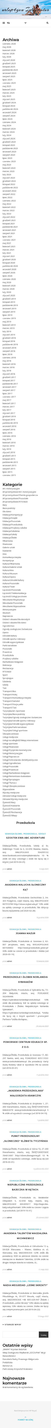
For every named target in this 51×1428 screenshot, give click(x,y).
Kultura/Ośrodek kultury (13, 580)
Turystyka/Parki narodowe (15, 727)
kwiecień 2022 (9, 207)
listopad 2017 (9, 380)
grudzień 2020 (9, 259)
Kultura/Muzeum (10, 573)
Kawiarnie (7, 550)
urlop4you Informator (25, 9)
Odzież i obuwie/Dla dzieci (14, 622)
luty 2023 (7, 174)
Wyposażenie (9, 789)
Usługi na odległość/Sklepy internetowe (20, 740)
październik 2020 (10, 266)
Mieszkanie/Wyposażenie (14, 606)
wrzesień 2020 (9, 269)
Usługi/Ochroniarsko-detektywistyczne (20, 760)
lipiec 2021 (7, 236)
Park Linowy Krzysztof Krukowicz (18, 1369)
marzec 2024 (9, 132)
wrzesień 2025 (9, 73)
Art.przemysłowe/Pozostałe (15, 498)
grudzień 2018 (9, 338)
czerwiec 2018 (9, 357)
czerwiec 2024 (9, 122)
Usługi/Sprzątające (11, 779)
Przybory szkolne (10, 658)
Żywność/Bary (9, 802)
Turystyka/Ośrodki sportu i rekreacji (19, 720)
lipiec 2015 (7, 472)
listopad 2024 (9, 105)
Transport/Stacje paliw (13, 704)
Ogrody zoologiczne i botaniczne (17, 629)
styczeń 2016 (9, 452)
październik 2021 (10, 226)
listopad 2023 (9, 145)
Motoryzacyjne (9, 609)
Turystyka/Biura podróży (14, 714)
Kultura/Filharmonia (11, 563)
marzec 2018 (9, 367)
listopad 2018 (9, 341)
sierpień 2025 (9, 76)
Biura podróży (9, 508)
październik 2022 (10, 187)
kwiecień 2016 (9, 442)
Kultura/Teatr (9, 586)
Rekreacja (7, 665)
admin (9, 869)
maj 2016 (7, 439)
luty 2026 (7, 56)
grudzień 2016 (9, 416)
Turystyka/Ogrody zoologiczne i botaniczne (22, 717)
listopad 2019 (9, 302)
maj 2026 (7, 47)
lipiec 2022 (7, 197)
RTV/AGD (7, 671)
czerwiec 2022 (9, 200)
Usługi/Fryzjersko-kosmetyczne (17, 750)
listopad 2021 (9, 223)
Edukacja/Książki (10, 518)
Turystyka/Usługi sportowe (15, 730)
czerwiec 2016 (9, 436)
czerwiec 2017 (9, 396)
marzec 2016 (9, 445)
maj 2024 (7, 125)
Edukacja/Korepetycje (12, 514)
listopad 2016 (9, 419)
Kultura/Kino (8, 570)
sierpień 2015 (9, 468)
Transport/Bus (9, 691)
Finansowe (7, 544)
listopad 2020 (9, 262)
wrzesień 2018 (9, 347)
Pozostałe (7, 648)
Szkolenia (7, 681)
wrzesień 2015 (9, 465)
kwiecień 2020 (9, 285)
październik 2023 (10, 148)
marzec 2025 (9, 92)
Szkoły (5, 684)
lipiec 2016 (7, 432)
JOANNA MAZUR (25, 933)
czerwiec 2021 (9, 240)
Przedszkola (8, 655)
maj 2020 (7, 282)
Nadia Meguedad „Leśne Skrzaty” (25, 1285)
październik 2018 (10, 344)
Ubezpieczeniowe (11, 733)
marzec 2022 (9, 210)
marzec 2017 (9, 406)
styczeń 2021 (9, 256)
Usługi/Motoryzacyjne (12, 753)
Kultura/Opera (9, 576)
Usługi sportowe (10, 743)
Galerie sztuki (9, 547)
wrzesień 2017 (9, 387)
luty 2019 (7, 331)
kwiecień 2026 (9, 50)
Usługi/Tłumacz (10, 782)
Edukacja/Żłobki (10, 537)
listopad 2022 (9, 184)
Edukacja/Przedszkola (12, 524)
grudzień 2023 (9, 141)
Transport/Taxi (9, 707)
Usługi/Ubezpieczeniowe (14, 786)
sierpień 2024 (9, 115)
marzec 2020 (9, 289)
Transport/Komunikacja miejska (17, 697)
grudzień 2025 (9, 63)
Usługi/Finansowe (11, 746)
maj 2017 (7, 400)
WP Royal (32, 1410)
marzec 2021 (9, 249)
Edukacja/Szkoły (10, 534)
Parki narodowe (10, 645)
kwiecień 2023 (9, 168)
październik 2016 (10, 423)
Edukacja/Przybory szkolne (15, 527)
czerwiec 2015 (9, 475)
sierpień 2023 (9, 155)
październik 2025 (10, 70)
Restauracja (8, 668)
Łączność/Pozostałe (12, 590)
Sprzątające (8, 678)
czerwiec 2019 (9, 318)
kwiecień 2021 (9, 246)
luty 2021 (7, 253)
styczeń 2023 (9, 177)
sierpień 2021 (9, 233)
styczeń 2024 (9, 138)
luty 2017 (7, 409)
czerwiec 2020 (9, 279)
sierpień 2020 (9, 272)
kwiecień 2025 (9, 89)
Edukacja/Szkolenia (11, 531)
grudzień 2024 (9, 102)
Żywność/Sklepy (10, 815)
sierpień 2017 (9, 390)
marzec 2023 (9, 171)
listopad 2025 (9, 66)
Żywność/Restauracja (12, 812)
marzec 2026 (9, 53)
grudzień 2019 (9, 298)
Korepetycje (8, 560)
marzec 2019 (9, 328)
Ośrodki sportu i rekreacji (14, 639)
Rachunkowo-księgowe (13, 661)
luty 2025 (7, 96)
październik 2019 (10, 305)
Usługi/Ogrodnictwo (12, 763)
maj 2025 (7, 86)
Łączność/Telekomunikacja (14, 593)
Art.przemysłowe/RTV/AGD (15, 501)
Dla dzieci (7, 511)
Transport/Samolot (11, 701)
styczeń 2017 (9, 413)
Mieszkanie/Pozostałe (13, 603)
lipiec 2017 (7, 393)
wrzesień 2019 (9, 308)
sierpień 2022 (9, 194)
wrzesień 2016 (9, 426)
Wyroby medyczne (11, 792)
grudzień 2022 (9, 181)
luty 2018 (7, 370)
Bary (5, 505)
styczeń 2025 (9, 99)
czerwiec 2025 (9, 83)
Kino (5, 554)
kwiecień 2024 (9, 128)
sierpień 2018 (9, 351)
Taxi (4, 688)
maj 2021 (7, 243)
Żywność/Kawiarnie (11, 805)
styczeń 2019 (9, 334)
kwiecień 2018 (9, 364)
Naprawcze (8, 616)
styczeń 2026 (9, 60)
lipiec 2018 (7, 354)
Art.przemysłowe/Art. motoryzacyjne (19, 491)
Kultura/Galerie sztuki (12, 567)
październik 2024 (10, 109)
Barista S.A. (8, 1365)
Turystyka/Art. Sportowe (14, 710)
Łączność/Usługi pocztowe (15, 596)
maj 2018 (7, 360)
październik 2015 (10, 462)
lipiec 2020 (7, 275)
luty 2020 (7, 292)
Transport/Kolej (10, 694)
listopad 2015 (9, 459)
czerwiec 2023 (9, 161)
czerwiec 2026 (9, 43)
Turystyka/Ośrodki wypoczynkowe (18, 724)
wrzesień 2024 (9, 112)
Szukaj (43, 1335)
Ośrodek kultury (10, 635)
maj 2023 (7, 164)
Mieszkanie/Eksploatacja (14, 599)
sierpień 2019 (9, 311)
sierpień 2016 (9, 429)
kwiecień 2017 (9, 403)
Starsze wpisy (12, 1325)
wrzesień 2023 (9, 151)
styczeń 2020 (9, 295)
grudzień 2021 (9, 220)
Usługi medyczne (10, 737)
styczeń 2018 (9, 374)
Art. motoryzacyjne (11, 488)
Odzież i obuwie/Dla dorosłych (16, 619)
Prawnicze (7, 652)
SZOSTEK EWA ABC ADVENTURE (25, 838)
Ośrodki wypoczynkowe (13, 642)
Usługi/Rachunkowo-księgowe (16, 773)
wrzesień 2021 (9, 230)
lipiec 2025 (7, 79)
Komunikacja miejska (12, 557)
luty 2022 (7, 213)
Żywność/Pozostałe (12, 809)
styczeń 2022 (9, 217)
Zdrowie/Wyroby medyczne (15, 799)
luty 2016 (7, 449)
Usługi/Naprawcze (11, 756)
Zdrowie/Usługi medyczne (14, 795)
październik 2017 (10, 383)
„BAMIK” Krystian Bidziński (15, 1349)
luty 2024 (7, 135)
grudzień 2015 (9, 455)
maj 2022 (7, 204)
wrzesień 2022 (9, 190)
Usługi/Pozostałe (10, 766)
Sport (5, 675)
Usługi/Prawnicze (10, 769)
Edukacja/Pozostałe (12, 521)
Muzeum (6, 612)
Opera (5, 632)
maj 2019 (7, 321)
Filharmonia (8, 541)
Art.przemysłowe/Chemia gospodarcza (20, 495)
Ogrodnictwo (8, 625)
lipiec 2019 (7, 315)
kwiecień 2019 (9, 324)
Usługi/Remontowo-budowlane (17, 776)
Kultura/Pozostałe (11, 583)
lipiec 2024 (7, 119)
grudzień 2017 (9, 377)
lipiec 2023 (7, 158)
